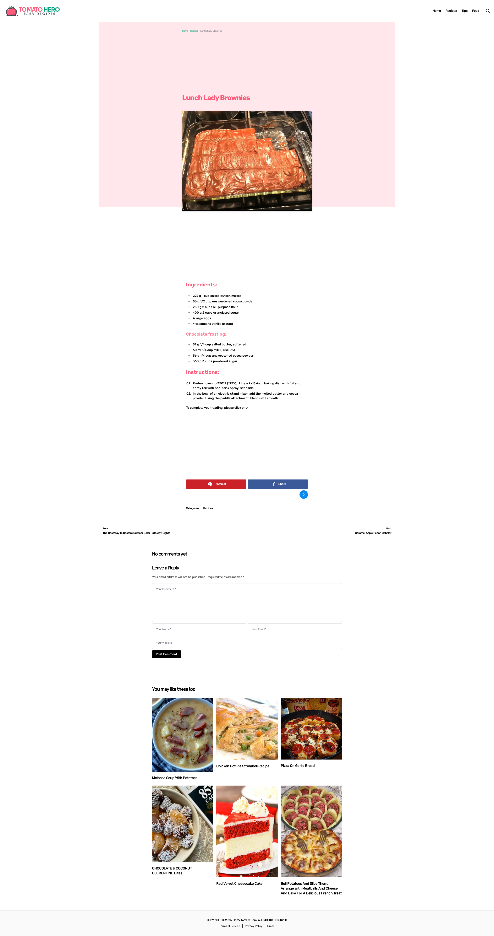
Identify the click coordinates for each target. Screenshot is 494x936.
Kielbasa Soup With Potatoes (174, 778)
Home (185, 30)
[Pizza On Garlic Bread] (311, 729)
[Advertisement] (247, 63)
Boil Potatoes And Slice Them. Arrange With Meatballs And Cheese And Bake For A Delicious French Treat (311, 888)
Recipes (194, 30)
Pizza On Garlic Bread (298, 766)
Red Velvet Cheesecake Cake (239, 883)
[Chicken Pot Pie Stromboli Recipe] (246, 729)
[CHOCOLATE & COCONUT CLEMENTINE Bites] (182, 824)
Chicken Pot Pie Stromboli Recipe (242, 766)
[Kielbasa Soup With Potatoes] (182, 735)
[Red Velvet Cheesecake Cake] (246, 831)
